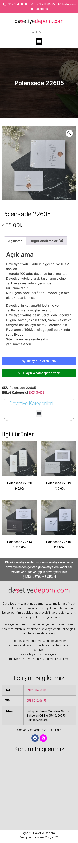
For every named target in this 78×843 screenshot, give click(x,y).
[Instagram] (43, 738)
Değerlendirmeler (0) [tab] (46, 241)
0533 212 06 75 (37, 700)
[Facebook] (35, 738)
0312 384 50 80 (37, 690)
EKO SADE (37, 392)
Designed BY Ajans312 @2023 (39, 837)
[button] (39, 41)
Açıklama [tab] (15, 241)
